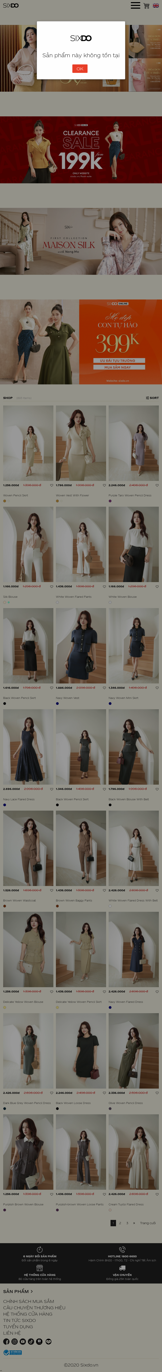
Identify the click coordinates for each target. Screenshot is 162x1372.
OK (80, 68)
